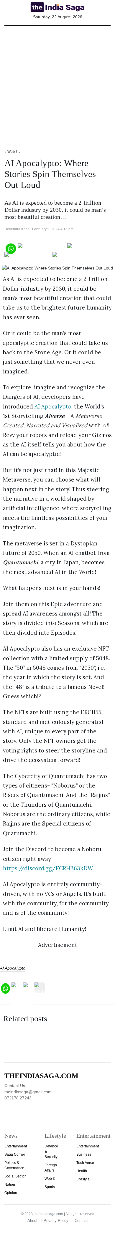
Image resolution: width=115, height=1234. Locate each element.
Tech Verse (85, 1163)
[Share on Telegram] (27, 257)
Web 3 (50, 1179)
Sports (50, 1187)
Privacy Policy (56, 1220)
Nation (9, 1184)
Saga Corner (14, 1154)
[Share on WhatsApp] (10, 248)
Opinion (10, 1193)
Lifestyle (83, 1179)
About (32, 1220)
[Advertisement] (57, 83)
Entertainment (15, 1146)
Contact (81, 1220)
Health (81, 1171)
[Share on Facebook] (42, 248)
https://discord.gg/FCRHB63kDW (48, 868)
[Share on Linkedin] (75, 257)
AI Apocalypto (52, 406)
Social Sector (15, 1176)
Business (83, 1154)
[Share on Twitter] (87, 248)
